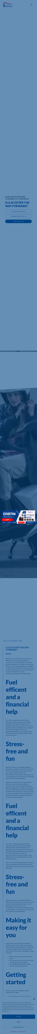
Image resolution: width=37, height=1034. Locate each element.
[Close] (31, 513)
